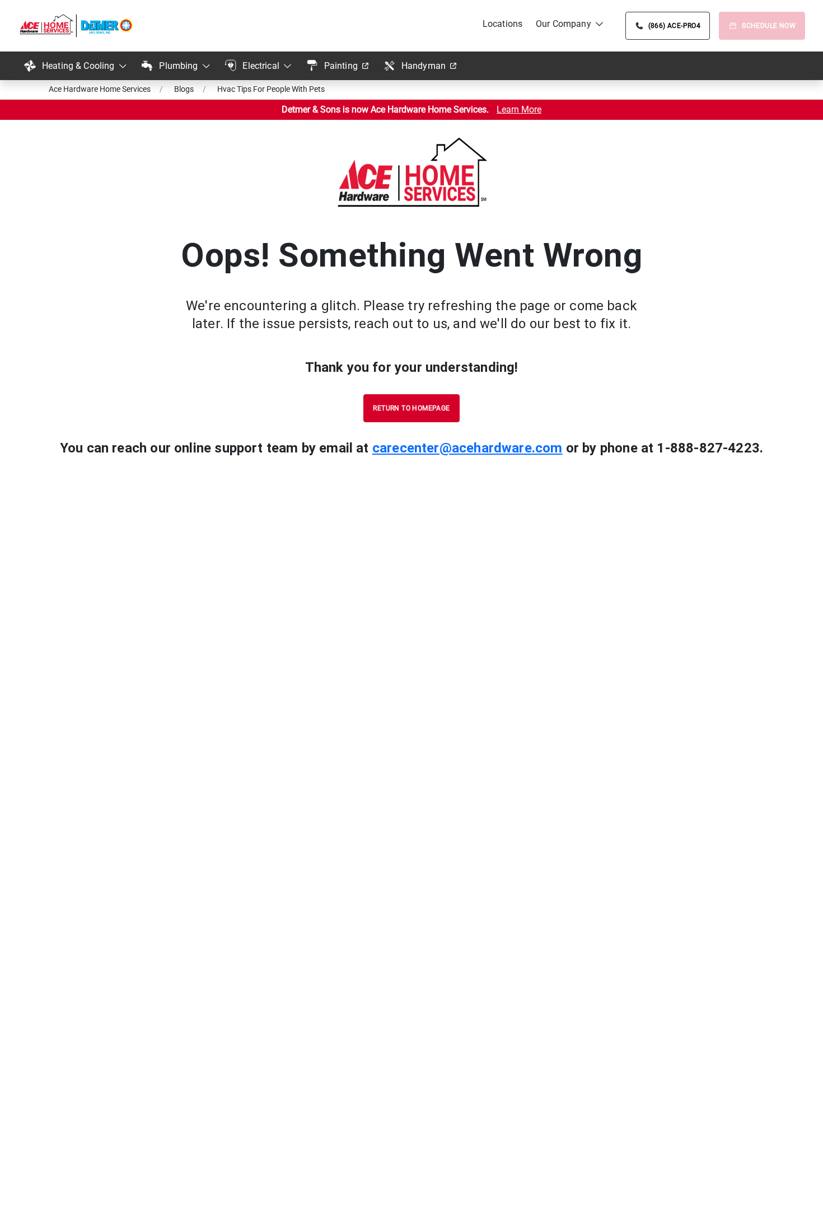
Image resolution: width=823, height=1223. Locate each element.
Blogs (184, 89)
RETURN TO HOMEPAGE (411, 408)
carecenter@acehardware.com (467, 448)
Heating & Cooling (78, 65)
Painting (341, 65)
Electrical (260, 65)
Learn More (519, 109)
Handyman (423, 65)
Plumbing (178, 65)
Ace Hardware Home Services (100, 89)
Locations (502, 23)
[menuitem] (502, 24)
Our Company (563, 23)
